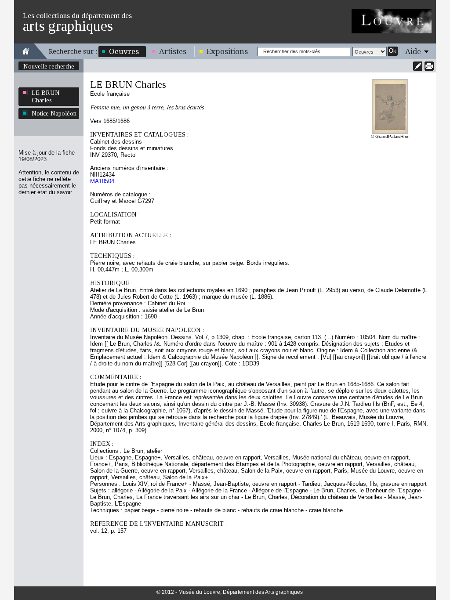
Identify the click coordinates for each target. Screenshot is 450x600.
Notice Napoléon (54, 113)
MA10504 (102, 181)
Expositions (227, 51)
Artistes (172, 51)
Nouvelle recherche (48, 66)
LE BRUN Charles (46, 96)
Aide (413, 51)
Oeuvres (124, 51)
